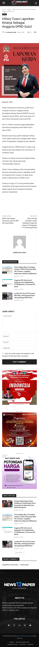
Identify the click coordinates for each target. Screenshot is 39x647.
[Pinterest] (21, 38)
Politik (9, 9)
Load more (18, 552)
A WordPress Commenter (10, 565)
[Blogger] (9, 625)
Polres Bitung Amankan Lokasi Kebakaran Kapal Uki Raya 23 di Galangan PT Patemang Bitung (29, 223)
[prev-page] (3, 304)
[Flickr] (19, 625)
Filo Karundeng (25, 636)
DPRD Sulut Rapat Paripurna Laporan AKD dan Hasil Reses (10, 221)
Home (4, 9)
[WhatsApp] (26, 38)
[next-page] (7, 304)
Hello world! (25, 565)
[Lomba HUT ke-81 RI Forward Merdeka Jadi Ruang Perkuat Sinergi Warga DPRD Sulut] (7, 296)
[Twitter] (16, 38)
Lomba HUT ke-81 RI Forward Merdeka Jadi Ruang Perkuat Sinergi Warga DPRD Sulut (24, 295)
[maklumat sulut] (3, 32)
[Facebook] (11, 38)
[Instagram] (25, 625)
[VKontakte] (30, 625)
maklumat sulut (11, 32)
